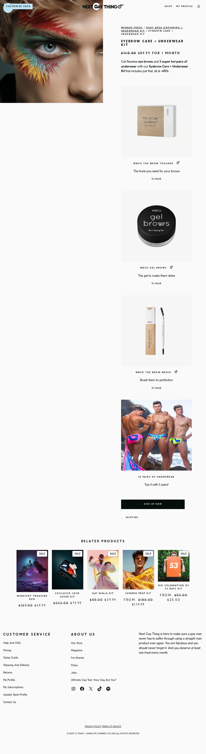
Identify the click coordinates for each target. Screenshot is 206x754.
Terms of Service (111, 727)
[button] (156, 121)
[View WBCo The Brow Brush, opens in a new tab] (176, 371)
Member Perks (132, 28)
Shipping (132, 517)
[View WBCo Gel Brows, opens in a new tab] (171, 267)
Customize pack (18, 6)
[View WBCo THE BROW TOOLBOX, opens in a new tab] (178, 162)
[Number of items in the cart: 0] (199, 6)
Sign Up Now (153, 504)
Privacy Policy (93, 727)
